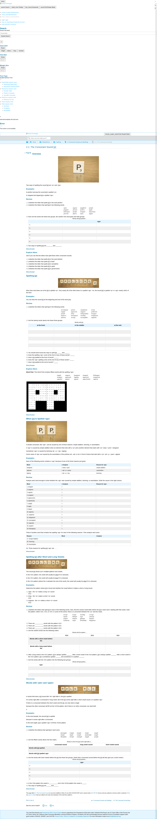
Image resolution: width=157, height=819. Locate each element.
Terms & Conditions (69, 816)
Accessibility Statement (82, 816)
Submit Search (5, 36)
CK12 (128, 793)
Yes (46, 805)
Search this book (5, 30)
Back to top (29, 800)
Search (29, 138)
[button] (6, 108)
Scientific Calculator (9, 95)
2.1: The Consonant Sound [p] (42, 793)
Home (34, 142)
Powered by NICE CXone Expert (52, 812)
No (53, 805)
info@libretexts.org (115, 816)
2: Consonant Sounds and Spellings (78, 142)
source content (32, 795)
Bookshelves (46, 142)
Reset (3, 48)
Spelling (58, 142)
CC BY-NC (95, 793)
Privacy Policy (59, 816)
